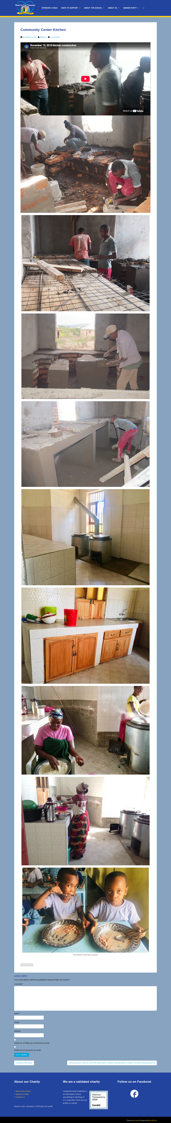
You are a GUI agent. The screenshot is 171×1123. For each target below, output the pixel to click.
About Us (112, 8)
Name (17, 1013)
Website (17, 1031)
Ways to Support (69, 8)
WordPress (153, 1120)
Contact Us (20, 1097)
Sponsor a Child (22, 1094)
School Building (26, 965)
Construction (55, 37)
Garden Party (130, 8)
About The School (93, 8)
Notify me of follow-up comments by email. (32, 1043)
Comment (19, 984)
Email (17, 1022)
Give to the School (23, 1091)
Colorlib (137, 1120)
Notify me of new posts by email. (27, 1050)
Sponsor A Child (49, 8)
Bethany (43, 37)
